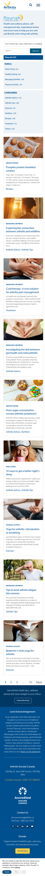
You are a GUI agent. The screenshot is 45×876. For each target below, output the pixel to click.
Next (39, 682)
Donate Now (22, 851)
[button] (22, 44)
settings (17, 867)
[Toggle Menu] (38, 5)
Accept (7, 872)
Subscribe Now (23, 701)
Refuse (17, 872)
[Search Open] (31, 5)
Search (35, 51)
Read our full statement (30, 752)
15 (30, 682)
